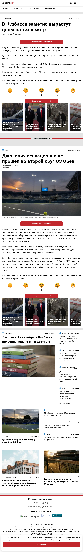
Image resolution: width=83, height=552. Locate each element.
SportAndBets (23, 241)
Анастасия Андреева (12, 34)
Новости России (10, 477)
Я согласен (41, 545)
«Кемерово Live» (16, 83)
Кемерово (8, 18)
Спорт (7, 150)
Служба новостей (10, 166)
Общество (8, 333)
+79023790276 (40, 503)
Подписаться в (41, 42)
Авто (63, 350)
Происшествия (67, 367)
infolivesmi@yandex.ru (40, 506)
